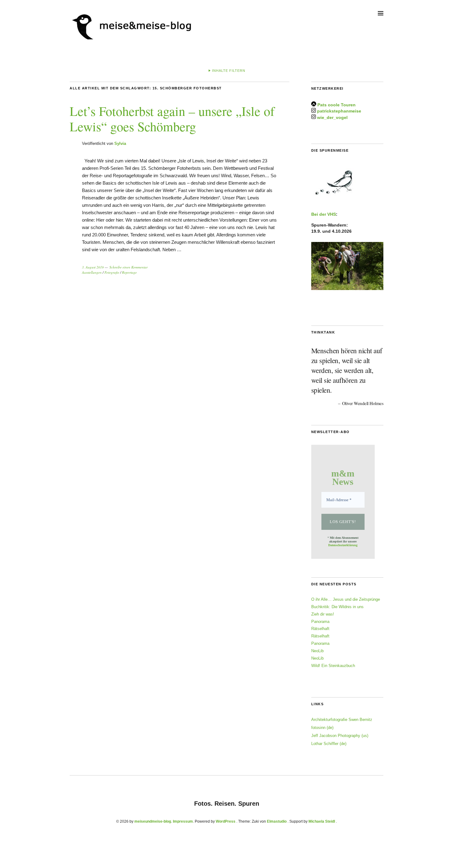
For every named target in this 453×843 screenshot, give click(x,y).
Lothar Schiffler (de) (328, 743)
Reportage (129, 272)
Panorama (320, 621)
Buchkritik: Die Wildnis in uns (337, 606)
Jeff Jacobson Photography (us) (339, 735)
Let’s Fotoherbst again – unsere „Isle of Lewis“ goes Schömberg (172, 118)
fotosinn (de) (322, 727)
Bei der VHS (323, 214)
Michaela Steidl (321, 821)
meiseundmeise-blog (152, 821)
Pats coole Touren (336, 104)
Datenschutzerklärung (342, 545)
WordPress (225, 821)
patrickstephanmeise (339, 111)
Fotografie (111, 272)
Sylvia (120, 143)
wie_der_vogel (332, 117)
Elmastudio (277, 821)
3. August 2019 (93, 267)
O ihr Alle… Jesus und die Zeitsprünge (345, 599)
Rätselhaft (320, 628)
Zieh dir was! (322, 614)
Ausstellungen (92, 272)
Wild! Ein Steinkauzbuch (333, 665)
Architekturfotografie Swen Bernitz (341, 719)
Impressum (183, 821)
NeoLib (317, 651)
